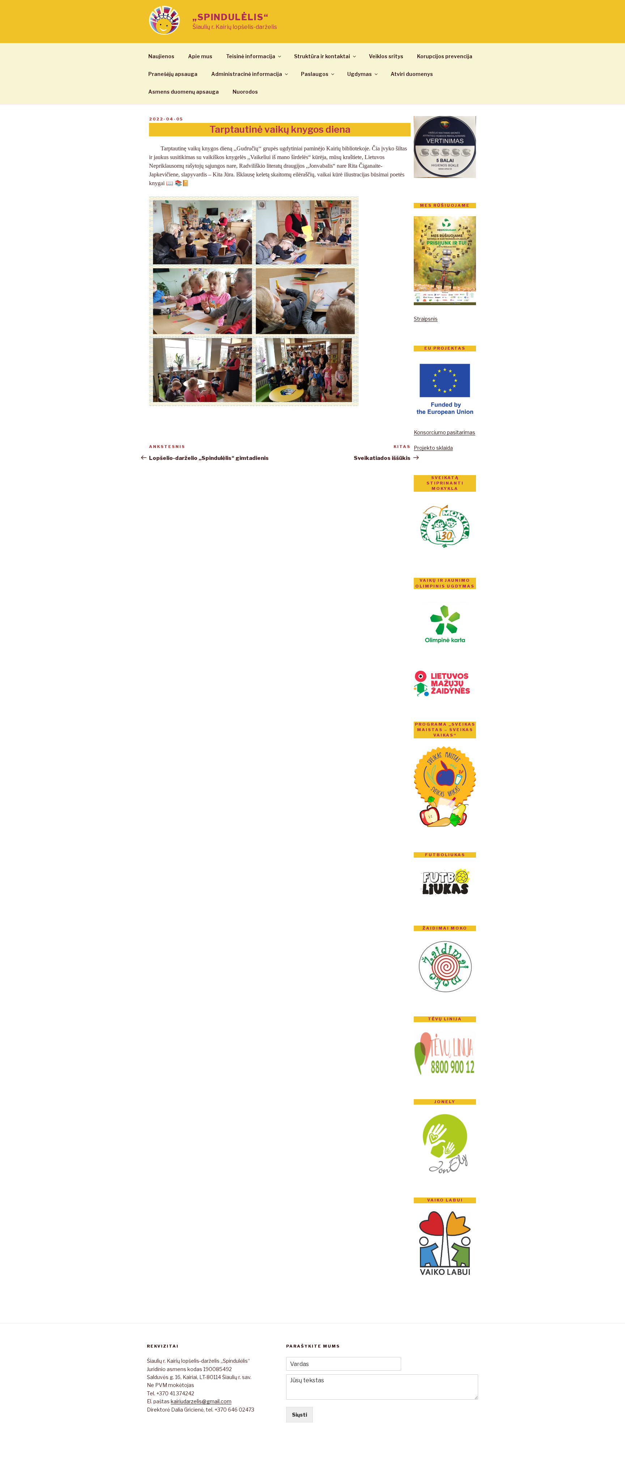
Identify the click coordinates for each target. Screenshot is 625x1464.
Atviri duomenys (412, 74)
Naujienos (161, 56)
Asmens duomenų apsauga (183, 92)
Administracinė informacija (246, 74)
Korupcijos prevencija (444, 56)
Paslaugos (314, 74)
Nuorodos (245, 92)
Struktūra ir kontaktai (322, 56)
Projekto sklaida (433, 448)
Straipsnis (426, 319)
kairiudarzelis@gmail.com (201, 1401)
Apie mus (200, 56)
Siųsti (299, 1415)
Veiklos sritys (386, 56)
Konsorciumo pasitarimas (444, 432)
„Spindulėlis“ (230, 17)
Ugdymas (359, 74)
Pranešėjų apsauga (172, 74)
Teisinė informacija (250, 56)
